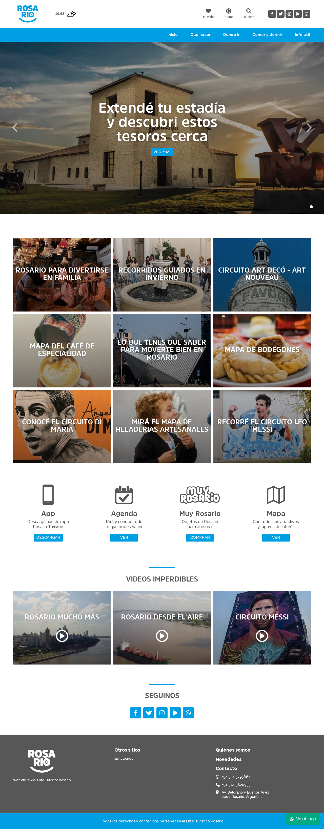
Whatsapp (306, 818)
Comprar (200, 537)
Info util (302, 34)
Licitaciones (123, 758)
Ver (124, 537)
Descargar (48, 537)
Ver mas (162, 152)
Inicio (173, 34)
